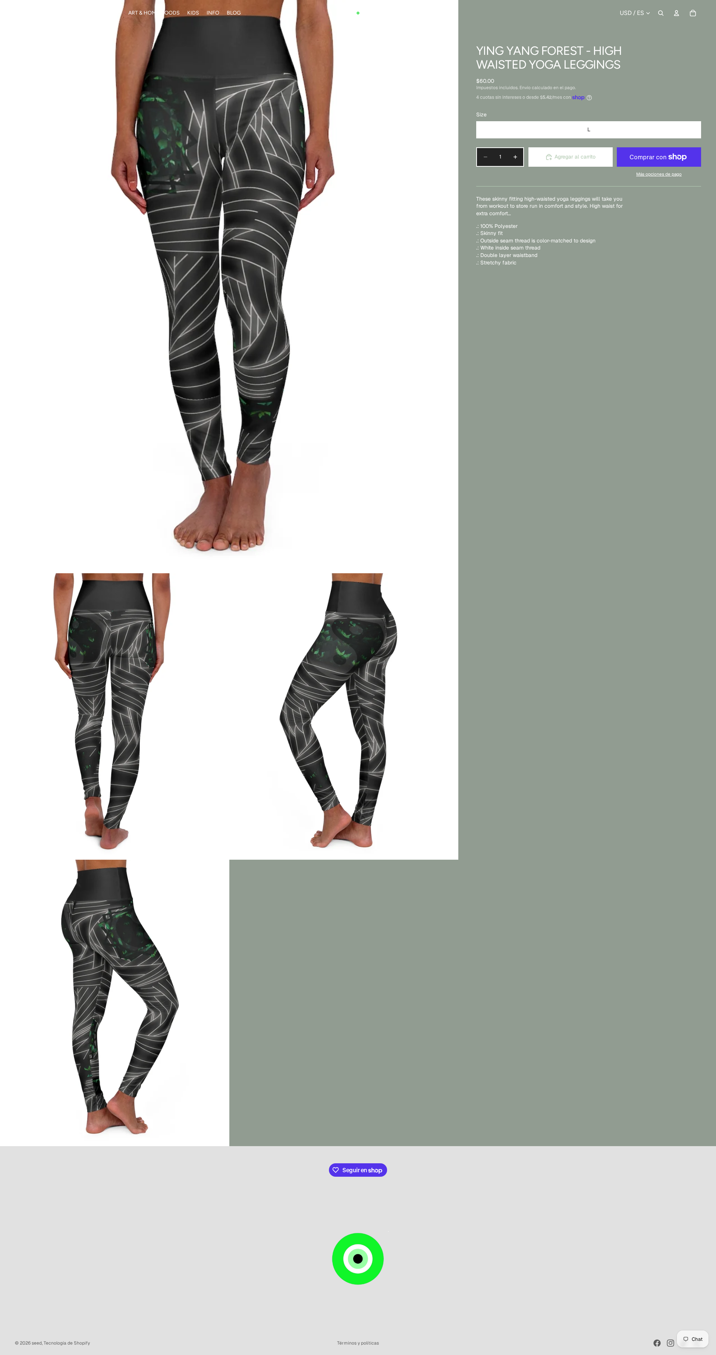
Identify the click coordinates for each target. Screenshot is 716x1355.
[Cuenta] (676, 13)
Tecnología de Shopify (67, 1343)
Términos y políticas (358, 1343)
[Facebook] (657, 1343)
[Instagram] (670, 1343)
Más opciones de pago (659, 174)
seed (37, 1343)
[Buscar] (661, 13)
